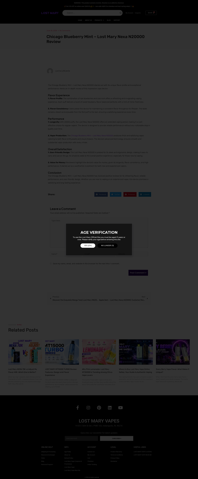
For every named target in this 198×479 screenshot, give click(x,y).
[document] (99, 239)
